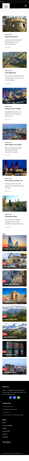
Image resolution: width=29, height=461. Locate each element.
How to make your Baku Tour (14, 180)
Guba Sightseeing (10, 72)
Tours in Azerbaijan (7, 425)
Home (4, 422)
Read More (8, 47)
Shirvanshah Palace (11, 216)
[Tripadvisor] (18, 397)
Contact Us (5, 437)
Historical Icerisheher (11, 36)
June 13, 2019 (8, 70)
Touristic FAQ (6, 431)
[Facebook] (10, 397)
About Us (4, 434)
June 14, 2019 (8, 34)
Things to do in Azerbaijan (13, 108)
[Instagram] (14, 397)
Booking (4, 428)
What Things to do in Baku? (13, 144)
